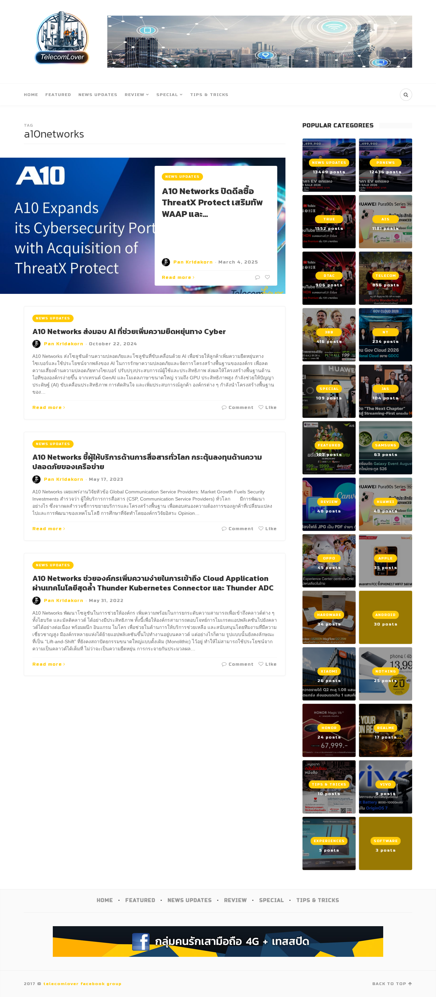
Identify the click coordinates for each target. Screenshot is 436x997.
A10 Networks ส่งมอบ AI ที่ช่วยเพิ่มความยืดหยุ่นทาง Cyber (129, 331)
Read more (176, 277)
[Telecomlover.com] (62, 41)
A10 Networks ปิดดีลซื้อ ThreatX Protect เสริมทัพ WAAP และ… (212, 202)
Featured (58, 94)
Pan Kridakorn (193, 262)
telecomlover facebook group (82, 983)
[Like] (266, 277)
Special (167, 94)
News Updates (98, 94)
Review (134, 94)
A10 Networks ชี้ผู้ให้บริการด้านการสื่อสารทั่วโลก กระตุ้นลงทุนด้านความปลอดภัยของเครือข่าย (147, 462)
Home (31, 94)
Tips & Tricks (209, 94)
